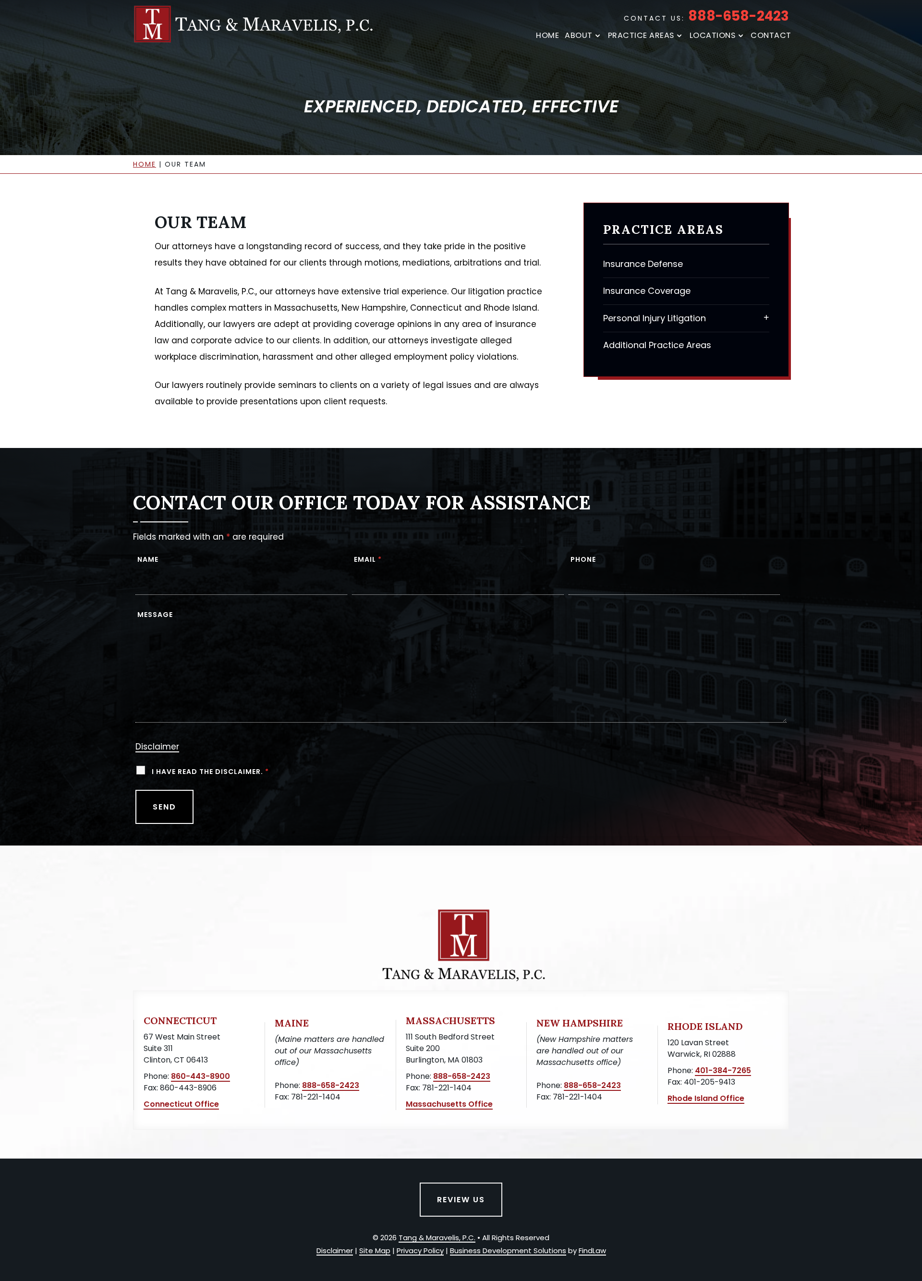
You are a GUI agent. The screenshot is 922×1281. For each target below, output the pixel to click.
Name (147, 559)
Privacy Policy (420, 1250)
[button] (912, 1211)
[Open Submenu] (766, 317)
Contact (771, 35)
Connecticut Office (181, 1104)
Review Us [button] (461, 1199)
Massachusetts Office (449, 1104)
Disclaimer (157, 746)
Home (547, 35)
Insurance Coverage (647, 291)
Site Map (374, 1250)
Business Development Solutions (508, 1250)
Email (368, 559)
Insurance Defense (643, 264)
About (579, 35)
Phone (583, 559)
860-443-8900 (200, 1076)
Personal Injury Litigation (654, 318)
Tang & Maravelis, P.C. (437, 1238)
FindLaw (592, 1250)
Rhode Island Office (705, 1098)
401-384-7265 (723, 1070)
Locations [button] (713, 35)
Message (155, 614)
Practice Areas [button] (641, 35)
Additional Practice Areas (657, 345)
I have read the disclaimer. (210, 771)
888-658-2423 (738, 16)
